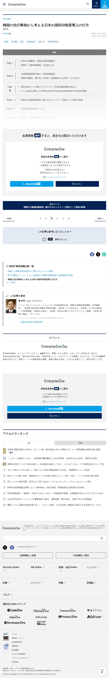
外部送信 (15, 662)
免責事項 (15, 646)
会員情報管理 (17, 642)
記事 (5, 582)
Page (10, 62)
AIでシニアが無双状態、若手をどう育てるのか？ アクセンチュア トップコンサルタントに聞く (49, 481)
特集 (61, 582)
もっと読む (11, 282)
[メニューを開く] (4, 4)
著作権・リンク (18, 638)
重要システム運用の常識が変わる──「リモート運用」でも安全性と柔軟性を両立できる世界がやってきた (54, 504)
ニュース (91, 567)
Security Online (11, 567)
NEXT (100, 218)
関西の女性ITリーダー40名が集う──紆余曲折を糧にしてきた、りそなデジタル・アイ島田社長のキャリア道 (55, 464)
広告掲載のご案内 (81, 555)
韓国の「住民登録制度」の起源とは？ (38, 65)
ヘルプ (14, 634)
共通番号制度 (31, 42)
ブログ (6, 594)
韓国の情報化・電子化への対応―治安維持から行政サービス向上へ (51, 77)
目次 (54, 52)
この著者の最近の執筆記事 (30, 321)
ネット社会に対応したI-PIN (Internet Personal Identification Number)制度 (54, 90)
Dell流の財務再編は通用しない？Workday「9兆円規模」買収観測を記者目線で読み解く (46, 487)
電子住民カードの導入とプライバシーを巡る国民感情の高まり (49, 86)
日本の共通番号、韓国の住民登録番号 (38, 60)
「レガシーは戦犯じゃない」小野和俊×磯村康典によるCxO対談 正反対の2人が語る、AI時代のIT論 (52, 458)
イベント (35, 582)
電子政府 (14, 42)
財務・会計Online (68, 567)
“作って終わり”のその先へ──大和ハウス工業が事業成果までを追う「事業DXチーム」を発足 (48, 469)
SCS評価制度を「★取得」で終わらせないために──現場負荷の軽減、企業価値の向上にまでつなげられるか (55, 493)
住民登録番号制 (53, 42)
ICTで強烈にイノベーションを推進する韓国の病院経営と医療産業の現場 (40, 275)
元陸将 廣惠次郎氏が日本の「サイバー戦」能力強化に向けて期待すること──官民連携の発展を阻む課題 (53, 449)
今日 (29, 443)
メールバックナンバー (56, 177)
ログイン (78, 184)
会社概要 (15, 650)
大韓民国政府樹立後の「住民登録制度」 (39, 73)
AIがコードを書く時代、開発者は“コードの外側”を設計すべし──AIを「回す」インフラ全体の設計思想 (53, 475)
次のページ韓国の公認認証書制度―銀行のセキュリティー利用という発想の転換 (54, 205)
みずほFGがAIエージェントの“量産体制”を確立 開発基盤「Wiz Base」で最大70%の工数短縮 (49, 499)
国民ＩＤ (41, 42)
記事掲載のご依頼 (28, 555)
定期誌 (90, 582)
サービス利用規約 (18, 654)
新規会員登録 (33, 184)
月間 (80, 443)
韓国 (22, 42)
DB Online (36, 567)
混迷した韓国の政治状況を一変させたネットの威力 (31, 271)
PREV (9, 218)
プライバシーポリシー (20, 658)
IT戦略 (6, 42)
